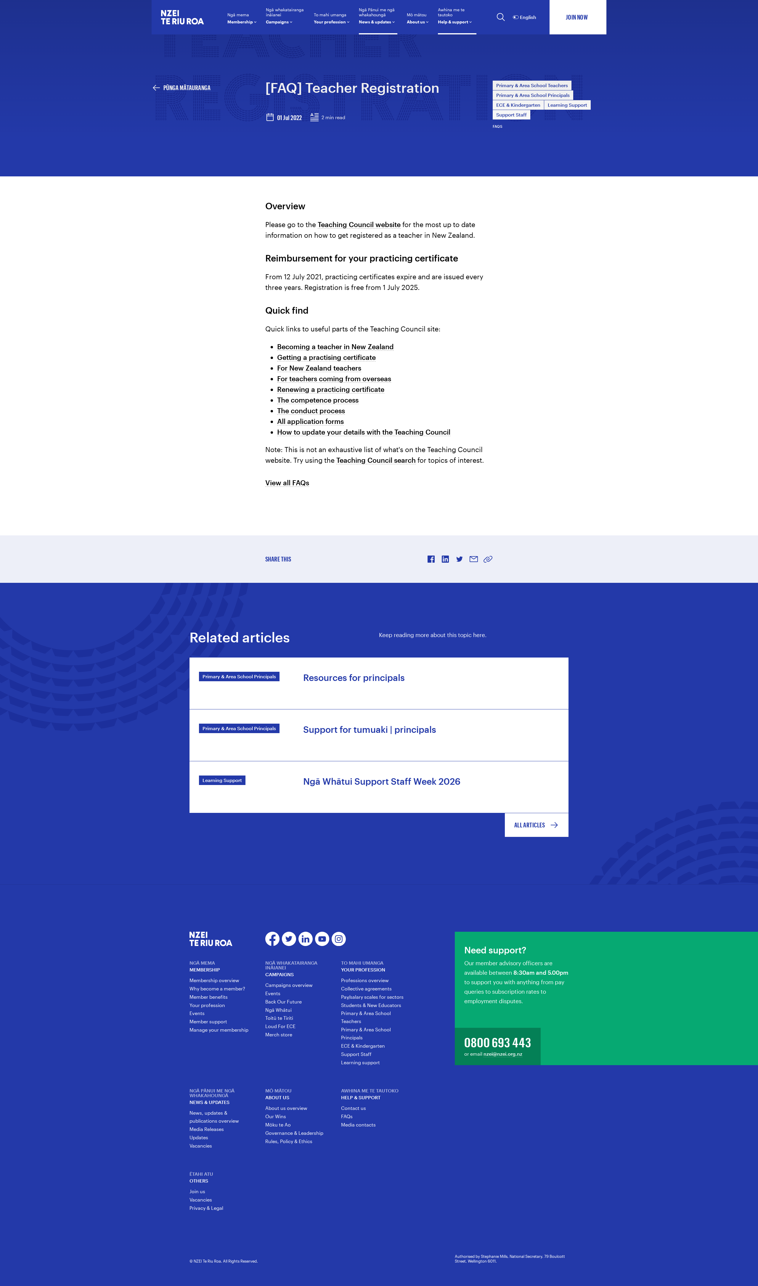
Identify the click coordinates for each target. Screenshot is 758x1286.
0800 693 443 (497, 1042)
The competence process (318, 400)
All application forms (310, 421)
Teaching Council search (376, 460)
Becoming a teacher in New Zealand (335, 346)
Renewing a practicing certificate (330, 389)
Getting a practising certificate (326, 357)
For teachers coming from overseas (334, 378)
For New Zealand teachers (319, 368)
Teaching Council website (359, 224)
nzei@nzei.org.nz (503, 1054)
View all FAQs (287, 482)
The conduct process (311, 410)
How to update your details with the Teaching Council (363, 432)
